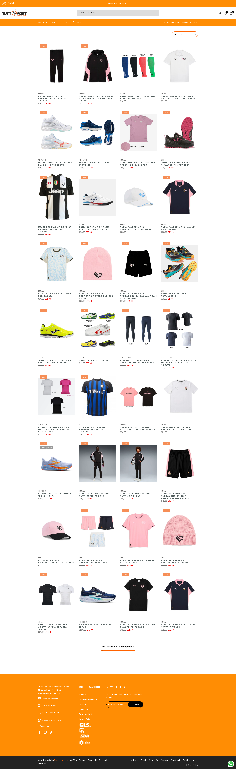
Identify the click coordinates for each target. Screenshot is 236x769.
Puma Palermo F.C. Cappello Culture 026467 (137, 228)
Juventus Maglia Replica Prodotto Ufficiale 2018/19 (55, 229)
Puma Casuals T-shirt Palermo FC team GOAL (176, 428)
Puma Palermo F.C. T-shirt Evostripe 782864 (138, 626)
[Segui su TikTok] (13, 3)
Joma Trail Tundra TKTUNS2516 (173, 295)
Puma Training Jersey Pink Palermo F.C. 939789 (137, 164)
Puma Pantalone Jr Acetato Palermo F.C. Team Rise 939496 (176, 758)
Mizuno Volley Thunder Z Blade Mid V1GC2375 (55, 164)
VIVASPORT (125, 357)
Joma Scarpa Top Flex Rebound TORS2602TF (94, 228)
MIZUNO (42, 160)
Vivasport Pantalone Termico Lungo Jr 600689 (137, 361)
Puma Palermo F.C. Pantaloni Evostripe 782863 (52, 98)
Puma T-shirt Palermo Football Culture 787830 (137, 428)
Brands (79, 22)
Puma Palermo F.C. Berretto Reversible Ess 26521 (96, 296)
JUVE (40, 224)
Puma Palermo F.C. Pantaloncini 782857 (93, 561)
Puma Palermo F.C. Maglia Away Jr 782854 (178, 626)
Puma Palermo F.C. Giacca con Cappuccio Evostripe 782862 (96, 98)
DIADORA (42, 424)
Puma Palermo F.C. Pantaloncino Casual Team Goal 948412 (138, 296)
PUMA (41, 93)
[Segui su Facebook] (4, 3)
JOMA (123, 93)
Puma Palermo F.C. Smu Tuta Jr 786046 (135, 495)
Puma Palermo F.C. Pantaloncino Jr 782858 (54, 757)
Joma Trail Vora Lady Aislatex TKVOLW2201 (175, 164)
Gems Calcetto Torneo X (96, 360)
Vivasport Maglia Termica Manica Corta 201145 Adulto (179, 362)
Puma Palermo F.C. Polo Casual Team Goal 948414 (178, 97)
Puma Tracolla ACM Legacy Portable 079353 (138, 757)
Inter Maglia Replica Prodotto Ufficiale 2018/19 (93, 429)
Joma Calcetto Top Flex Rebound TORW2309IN (54, 361)
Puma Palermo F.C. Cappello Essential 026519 (56, 561)
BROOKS (42, 491)
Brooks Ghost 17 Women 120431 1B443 (54, 495)
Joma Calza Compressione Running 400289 (137, 97)
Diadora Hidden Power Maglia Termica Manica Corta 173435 (53, 429)
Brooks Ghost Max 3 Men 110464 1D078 (137, 692)
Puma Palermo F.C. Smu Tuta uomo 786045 (94, 495)
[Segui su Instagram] (9, 3)
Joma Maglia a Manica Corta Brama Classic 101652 (52, 627)
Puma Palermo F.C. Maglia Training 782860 (96, 757)
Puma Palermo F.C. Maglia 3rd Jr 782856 (55, 692)
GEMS (81, 357)
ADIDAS (82, 688)
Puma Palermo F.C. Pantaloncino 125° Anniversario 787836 (175, 496)
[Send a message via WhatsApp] (231, 764)
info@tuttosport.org (190, 22)
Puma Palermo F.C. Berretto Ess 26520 (174, 561)
